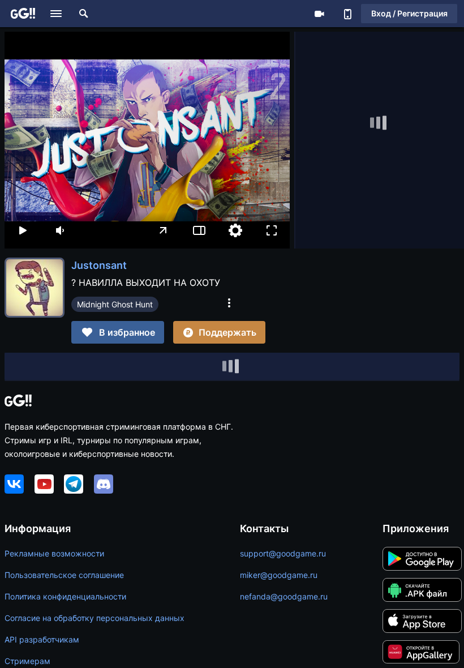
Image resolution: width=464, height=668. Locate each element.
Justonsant (99, 265)
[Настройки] (235, 230)
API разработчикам (42, 639)
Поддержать (227, 332)
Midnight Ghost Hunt (115, 304)
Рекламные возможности (54, 553)
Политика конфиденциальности (65, 596)
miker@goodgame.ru (278, 575)
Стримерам (27, 661)
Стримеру (319, 13)
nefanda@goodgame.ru (284, 596)
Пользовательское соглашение (64, 575)
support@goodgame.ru (283, 553)
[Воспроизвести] (22, 230)
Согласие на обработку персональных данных (94, 618)
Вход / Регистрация (409, 13)
